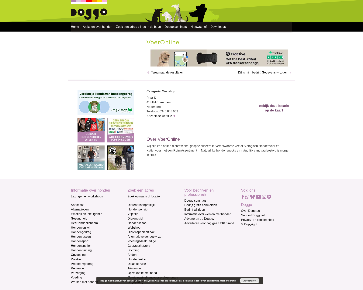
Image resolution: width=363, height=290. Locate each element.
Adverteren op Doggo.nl (200, 218)
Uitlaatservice (137, 263)
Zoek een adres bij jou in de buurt (138, 26)
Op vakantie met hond (142, 273)
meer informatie (228, 280)
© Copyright (249, 224)
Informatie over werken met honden (207, 214)
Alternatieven (80, 209)
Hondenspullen (81, 245)
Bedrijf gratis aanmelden (200, 205)
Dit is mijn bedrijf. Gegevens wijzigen (263, 72)
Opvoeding (78, 254)
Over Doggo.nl (251, 210)
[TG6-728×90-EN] (219, 57)
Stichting (133, 250)
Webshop (134, 227)
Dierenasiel (135, 218)
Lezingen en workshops (87, 196)
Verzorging (78, 273)
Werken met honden (84, 282)
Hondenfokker (137, 259)
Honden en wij (80, 227)
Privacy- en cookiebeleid (257, 219)
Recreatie (77, 268)
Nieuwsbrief (199, 26)
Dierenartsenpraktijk (141, 204)
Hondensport (79, 241)
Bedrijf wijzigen (194, 209)
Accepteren (249, 280)
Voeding (76, 277)
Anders (132, 254)
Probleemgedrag (82, 263)
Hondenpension (138, 209)
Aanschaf (77, 204)
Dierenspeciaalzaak (141, 232)
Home (75, 26)
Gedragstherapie (139, 245)
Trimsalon (134, 268)
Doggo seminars (176, 26)
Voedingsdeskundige (142, 241)
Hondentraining (81, 250)
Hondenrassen (81, 236)
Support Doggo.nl (253, 215)
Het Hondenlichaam (84, 223)
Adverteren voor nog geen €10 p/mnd (209, 223)
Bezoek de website (159, 116)
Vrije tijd (133, 214)
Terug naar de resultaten (167, 72)
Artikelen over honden (97, 26)
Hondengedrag (81, 232)
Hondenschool (137, 223)
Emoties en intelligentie (86, 214)
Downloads (218, 26)
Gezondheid (79, 218)
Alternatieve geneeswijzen (145, 236)
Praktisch (77, 259)
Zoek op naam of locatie (144, 196)
